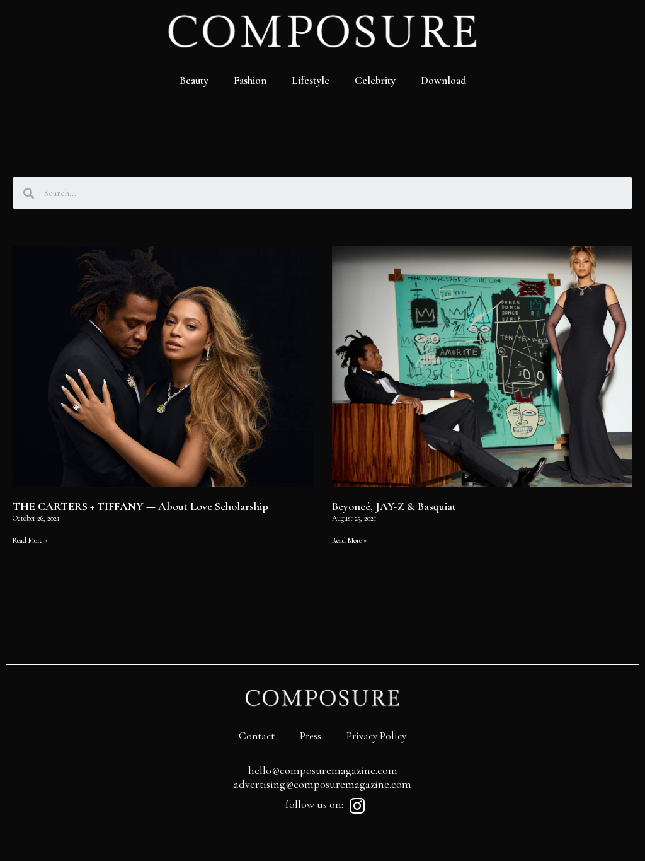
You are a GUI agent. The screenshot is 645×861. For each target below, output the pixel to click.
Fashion (250, 80)
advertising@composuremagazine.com (322, 784)
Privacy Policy (376, 736)
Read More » (30, 540)
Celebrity (375, 80)
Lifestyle (310, 80)
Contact (257, 736)
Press (310, 736)
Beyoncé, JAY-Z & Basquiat (394, 506)
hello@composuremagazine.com (322, 770)
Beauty (194, 80)
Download (443, 80)
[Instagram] (357, 806)
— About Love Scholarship (140, 506)
